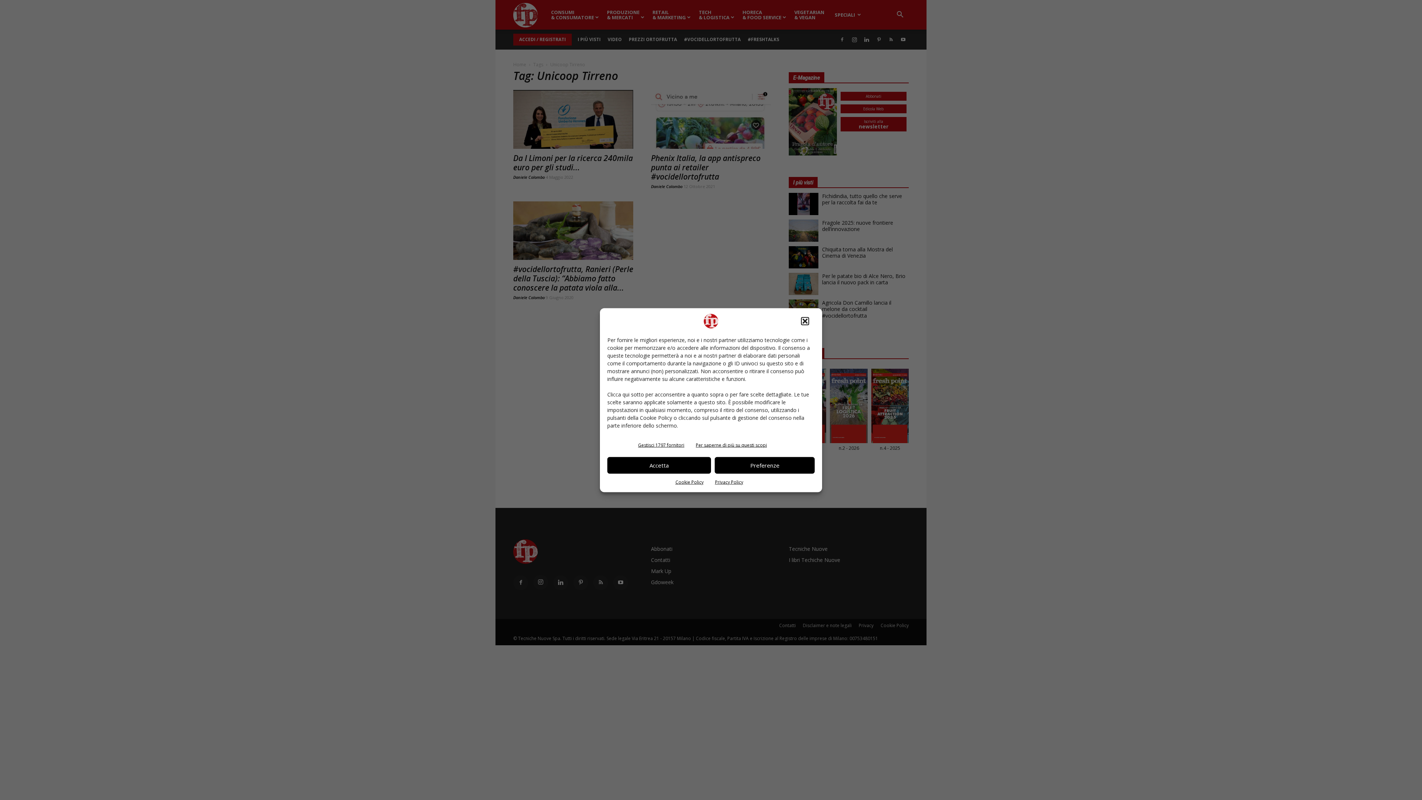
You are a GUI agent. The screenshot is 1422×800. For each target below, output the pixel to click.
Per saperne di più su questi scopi (731, 445)
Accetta (659, 465)
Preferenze (765, 465)
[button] (805, 321)
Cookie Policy (689, 482)
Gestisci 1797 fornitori (661, 445)
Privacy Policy (729, 482)
